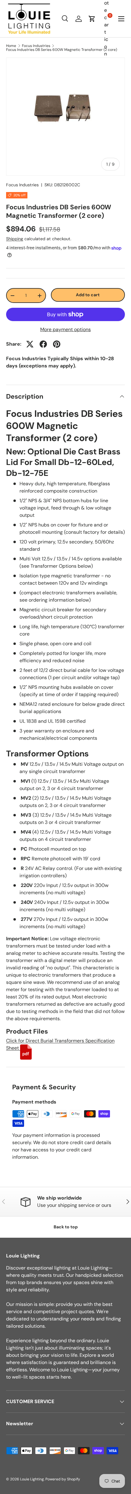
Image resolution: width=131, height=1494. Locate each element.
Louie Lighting (32, 1479)
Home (11, 46)
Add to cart (88, 294)
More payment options (65, 329)
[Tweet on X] (30, 344)
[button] (92, 18)
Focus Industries (36, 46)
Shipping (14, 238)
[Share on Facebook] (43, 344)
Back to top (66, 1227)
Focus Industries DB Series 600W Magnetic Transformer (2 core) (61, 49)
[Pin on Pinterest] (56, 344)
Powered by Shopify (62, 1479)
